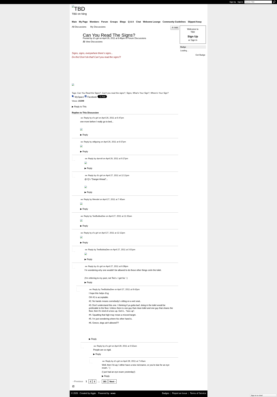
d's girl (96, 38)
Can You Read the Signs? (89, 93)
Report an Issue (179, 393)
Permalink (82, 118)
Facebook (92, 97)
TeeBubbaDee (98, 216)
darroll (99, 158)
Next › (112, 381)
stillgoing (96, 142)
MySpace (79, 97)
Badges (165, 393)
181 (104, 381)
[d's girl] (76, 40)
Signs (129, 93)
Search (274, 2)
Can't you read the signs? (113, 93)
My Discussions (98, 27)
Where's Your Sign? (160, 93)
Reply (84, 135)
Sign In (240, 2)
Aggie (93, 393)
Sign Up (233, 2)
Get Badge (200, 55)
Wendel (95, 199)
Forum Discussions (137, 38)
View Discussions (94, 41)
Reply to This (79, 106)
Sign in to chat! (257, 395)
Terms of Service (198, 393)
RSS (73, 386)
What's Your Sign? (141, 93)
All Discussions (79, 27)
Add (176, 27)
